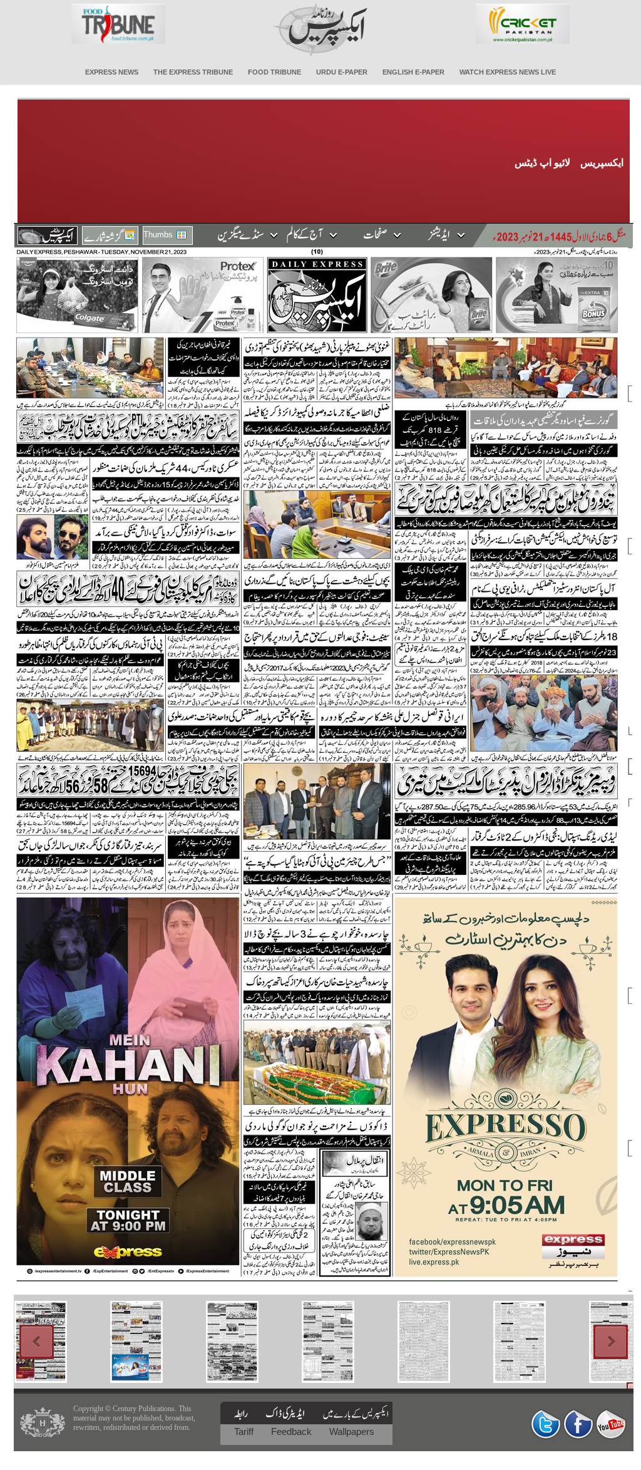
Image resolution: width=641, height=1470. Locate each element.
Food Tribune (274, 72)
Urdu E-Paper (341, 72)
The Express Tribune (193, 72)
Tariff (245, 1431)
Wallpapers (351, 1431)
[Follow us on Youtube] (611, 1424)
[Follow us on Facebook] (578, 1424)
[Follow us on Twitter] (546, 1424)
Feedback (292, 1431)
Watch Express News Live (507, 72)
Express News (111, 72)
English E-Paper (413, 72)
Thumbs (158, 234)
